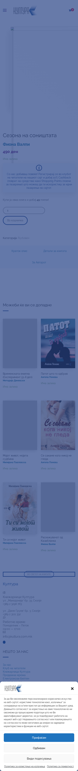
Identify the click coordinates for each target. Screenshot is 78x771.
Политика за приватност (60, 766)
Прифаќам (39, 737)
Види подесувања (39, 758)
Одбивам (39, 748)
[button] (72, 689)
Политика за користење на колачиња (24, 766)
